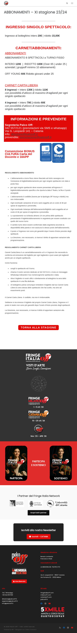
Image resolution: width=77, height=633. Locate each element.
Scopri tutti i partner (38, 513)
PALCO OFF (14, 627)
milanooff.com (46, 595)
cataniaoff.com (46, 597)
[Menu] (72, 3)
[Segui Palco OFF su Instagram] (45, 604)
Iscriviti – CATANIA (40, 536)
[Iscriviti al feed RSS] (60, 627)
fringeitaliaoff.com (47, 593)
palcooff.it (44, 599)
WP (13, 629)
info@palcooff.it (7, 603)
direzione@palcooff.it (24, 134)
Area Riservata (20, 581)
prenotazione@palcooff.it (35, 137)
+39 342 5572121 (7, 595)
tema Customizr (31, 629)
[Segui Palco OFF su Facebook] (41, 604)
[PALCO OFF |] (6, 3)
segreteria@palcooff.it (10, 601)
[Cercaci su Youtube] (50, 604)
